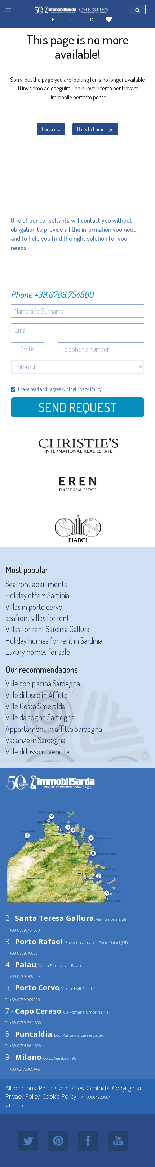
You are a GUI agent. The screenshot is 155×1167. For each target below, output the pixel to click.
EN (52, 19)
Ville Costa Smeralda (35, 706)
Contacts (98, 1088)
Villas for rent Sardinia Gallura (47, 629)
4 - (20, 964)
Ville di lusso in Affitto (36, 695)
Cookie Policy (59, 1096)
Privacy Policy (88, 389)
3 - (34, 941)
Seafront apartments (36, 584)
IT (33, 19)
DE (71, 19)
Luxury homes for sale (37, 651)
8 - (28, 1034)
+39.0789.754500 (63, 294)
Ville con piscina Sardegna (42, 683)
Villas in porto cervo (33, 606)
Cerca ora (51, 129)
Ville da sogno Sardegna (40, 717)
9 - (23, 1057)
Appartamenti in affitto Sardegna (53, 729)
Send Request (77, 407)
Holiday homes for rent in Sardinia (53, 640)
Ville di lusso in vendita (37, 751)
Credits (14, 1105)
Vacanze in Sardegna (35, 740)
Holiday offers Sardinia (37, 595)
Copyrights (125, 1088)
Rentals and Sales (61, 1088)
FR (90, 19)
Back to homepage (95, 129)
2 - (49, 918)
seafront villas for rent (37, 618)
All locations (20, 1088)
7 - (33, 1011)
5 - (32, 987)
